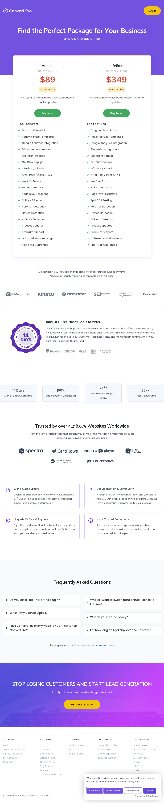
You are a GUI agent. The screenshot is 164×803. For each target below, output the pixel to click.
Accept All (94, 790)
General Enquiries (107, 745)
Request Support (107, 757)
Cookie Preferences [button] (51, 774)
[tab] (41, 600)
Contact (44, 749)
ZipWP (136, 770)
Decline (150, 790)
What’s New (104, 749)
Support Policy (48, 757)
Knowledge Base (107, 753)
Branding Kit (47, 753)
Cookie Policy (47, 762)
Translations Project (14, 749)
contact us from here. (102, 645)
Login (6, 745)
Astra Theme (140, 745)
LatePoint (138, 766)
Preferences (133, 790)
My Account (10, 757)
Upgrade (8, 762)
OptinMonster (76, 745)
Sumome (74, 749)
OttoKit (136, 762)
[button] (152, 10)
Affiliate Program (12, 753)
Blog (42, 745)
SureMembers (141, 757)
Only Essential (113, 790)
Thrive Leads (76, 753)
